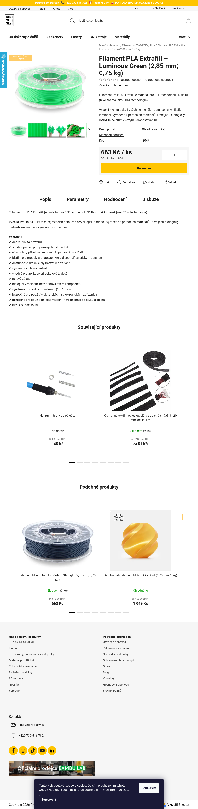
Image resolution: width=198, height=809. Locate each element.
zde (125, 790)
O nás (56, 8)
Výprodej (14, 690)
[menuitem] (23, 37)
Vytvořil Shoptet (178, 804)
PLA (29, 212)
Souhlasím (149, 788)
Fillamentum (119, 85)
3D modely (16, 678)
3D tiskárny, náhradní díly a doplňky (31, 654)
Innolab (13, 648)
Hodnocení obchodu (116, 684)
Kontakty (108, 678)
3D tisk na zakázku (21, 642)
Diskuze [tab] (150, 199)
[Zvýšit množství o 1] (184, 155)
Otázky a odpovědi (20, 8)
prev (12, 405)
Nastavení (49, 799)
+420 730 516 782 (31, 735)
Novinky (14, 684)
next (186, 405)
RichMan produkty (20, 672)
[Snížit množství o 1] (165, 155)
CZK (138, 8)
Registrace (178, 8)
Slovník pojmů (112, 690)
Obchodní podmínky (115, 654)
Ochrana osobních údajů (118, 660)
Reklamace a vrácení (116, 648)
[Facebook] (13, 750)
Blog (42, 8)
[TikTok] (32, 750)
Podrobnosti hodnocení (159, 80)
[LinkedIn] (52, 750)
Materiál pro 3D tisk (22, 660)
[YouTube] (42, 750)
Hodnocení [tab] (115, 199)
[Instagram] (23, 750)
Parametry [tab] (78, 199)
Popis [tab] (45, 199)
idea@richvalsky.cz (31, 725)
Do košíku (144, 168)
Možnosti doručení (111, 135)
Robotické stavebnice (23, 666)
